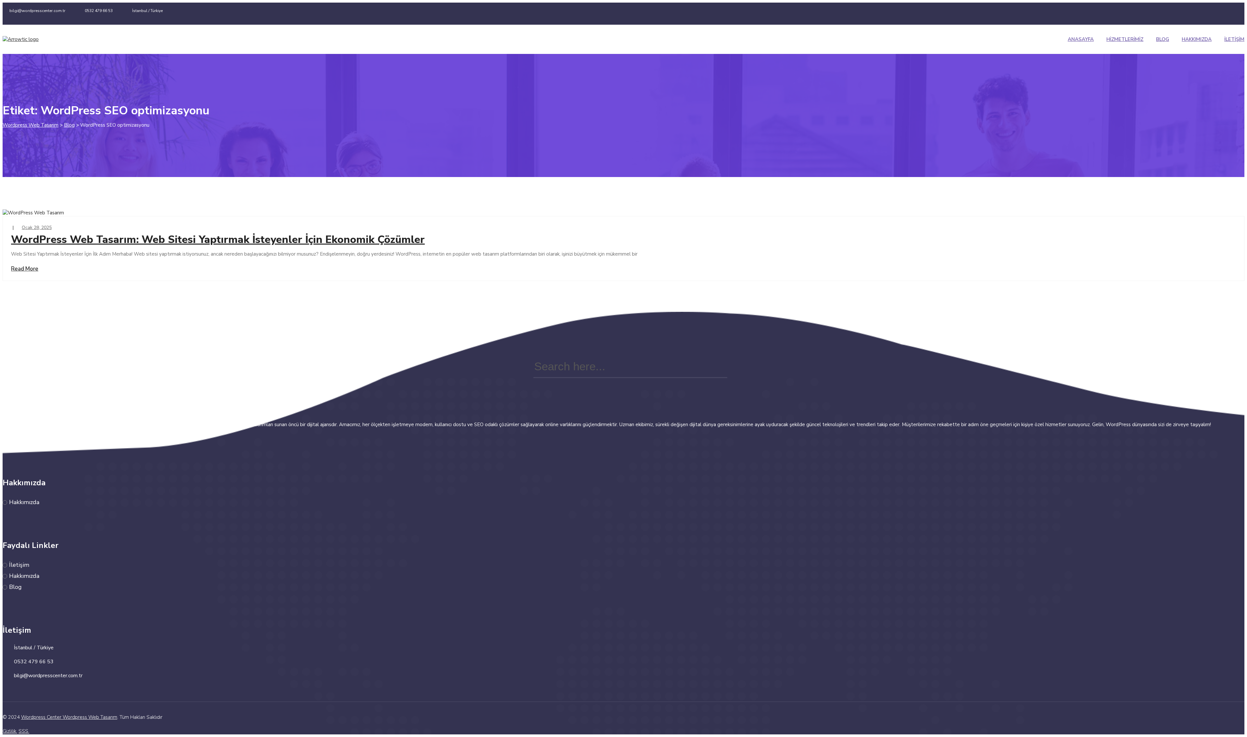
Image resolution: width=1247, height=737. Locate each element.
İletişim (1234, 39)
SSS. (24, 731)
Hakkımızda (1197, 39)
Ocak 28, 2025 (37, 227)
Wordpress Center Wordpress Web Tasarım (69, 717)
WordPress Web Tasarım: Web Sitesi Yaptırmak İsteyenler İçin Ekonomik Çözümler (218, 240)
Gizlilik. (10, 731)
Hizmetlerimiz (1124, 39)
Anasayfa (1081, 39)
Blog (1162, 39)
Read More (24, 269)
